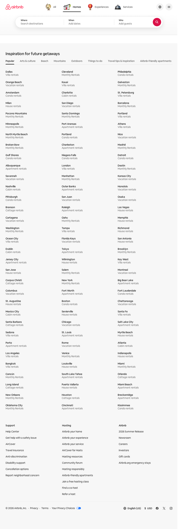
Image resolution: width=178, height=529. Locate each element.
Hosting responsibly (73, 469)
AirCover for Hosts (72, 450)
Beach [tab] (44, 61)
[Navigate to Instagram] (171, 508)
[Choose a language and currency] (159, 6)
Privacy (34, 508)
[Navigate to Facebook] (157, 508)
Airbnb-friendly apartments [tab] (155, 61)
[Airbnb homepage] (14, 7)
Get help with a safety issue (21, 437)
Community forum (72, 462)
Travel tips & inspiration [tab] (121, 61)
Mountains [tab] (60, 61)
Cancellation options (17, 469)
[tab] (51, 7)
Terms (44, 508)
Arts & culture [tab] (27, 61)
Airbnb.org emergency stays (135, 462)
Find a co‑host (70, 487)
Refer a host (68, 494)
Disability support (15, 462)
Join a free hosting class (75, 481)
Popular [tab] (10, 61)
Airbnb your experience (75, 437)
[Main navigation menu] (168, 6)
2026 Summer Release (131, 431)
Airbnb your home (72, 431)
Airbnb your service (73, 444)
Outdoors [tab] (76, 61)
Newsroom (125, 437)
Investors (124, 450)
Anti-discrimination (16, 456)
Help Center (12, 431)
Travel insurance (15, 450)
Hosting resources (72, 456)
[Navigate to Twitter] (164, 508)
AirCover (10, 444)
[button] (89, 22)
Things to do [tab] (95, 61)
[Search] (157, 22)
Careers (123, 444)
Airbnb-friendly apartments (77, 475)
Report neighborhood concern (22, 475)
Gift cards (124, 456)
